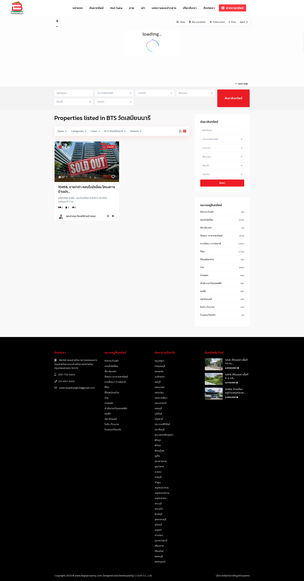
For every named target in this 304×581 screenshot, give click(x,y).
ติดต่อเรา (209, 8)
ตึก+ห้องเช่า (206, 227)
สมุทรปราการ (162, 488)
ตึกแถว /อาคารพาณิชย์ (211, 235)
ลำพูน (157, 482)
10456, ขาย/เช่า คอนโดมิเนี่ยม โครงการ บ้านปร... (86, 189)
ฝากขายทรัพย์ (234, 8)
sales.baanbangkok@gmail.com (77, 388)
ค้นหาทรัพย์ (96, 8)
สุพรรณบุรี (160, 519)
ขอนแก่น (159, 371)
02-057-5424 (66, 381)
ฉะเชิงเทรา (160, 377)
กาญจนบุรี (160, 366)
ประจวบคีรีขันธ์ (162, 424)
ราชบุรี (158, 477)
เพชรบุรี (159, 556)
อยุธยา (158, 530)
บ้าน (202, 267)
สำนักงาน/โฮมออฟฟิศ (211, 283)
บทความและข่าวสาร (164, 8)
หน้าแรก (78, 8)
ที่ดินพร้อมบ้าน (207, 259)
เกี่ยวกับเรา (190, 8)
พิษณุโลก (159, 451)
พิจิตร (158, 445)
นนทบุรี (158, 408)
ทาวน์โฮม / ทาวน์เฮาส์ (210, 243)
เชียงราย (159, 546)
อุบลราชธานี (161, 540)
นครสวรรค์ (160, 403)
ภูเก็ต (157, 456)
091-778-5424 (66, 374)
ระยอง (158, 472)
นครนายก (159, 387)
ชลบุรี (158, 382)
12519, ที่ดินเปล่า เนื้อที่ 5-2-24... (236, 376)
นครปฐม (159, 392)
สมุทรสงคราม (162, 493)
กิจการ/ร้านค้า (207, 212)
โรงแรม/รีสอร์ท (208, 315)
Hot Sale (116, 8)
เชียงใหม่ (159, 551)
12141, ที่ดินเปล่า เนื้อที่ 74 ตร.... (236, 361)
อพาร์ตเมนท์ (206, 299)
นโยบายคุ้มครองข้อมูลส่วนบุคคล (233, 575)
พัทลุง (158, 440)
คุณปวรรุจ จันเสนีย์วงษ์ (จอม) (81, 216)
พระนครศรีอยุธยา (164, 435)
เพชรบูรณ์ (160, 562)
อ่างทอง (159, 535)
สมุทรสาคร (160, 498)
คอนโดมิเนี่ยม (206, 219)
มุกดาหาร (159, 466)
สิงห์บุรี (158, 514)
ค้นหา (222, 183)
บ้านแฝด (204, 275)
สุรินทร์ (158, 525)
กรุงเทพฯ (159, 361)
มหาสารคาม (161, 461)
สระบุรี (158, 503)
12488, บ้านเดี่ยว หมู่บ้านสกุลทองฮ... (235, 391)
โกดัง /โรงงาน (207, 307)
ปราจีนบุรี (159, 429)
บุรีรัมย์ (158, 414)
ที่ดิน (202, 251)
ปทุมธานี (159, 419)
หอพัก (203, 291)
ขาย (131, 8)
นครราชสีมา (161, 398)
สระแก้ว (159, 509)
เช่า (143, 8)
